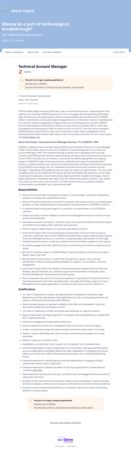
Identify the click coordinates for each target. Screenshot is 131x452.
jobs (33, 52)
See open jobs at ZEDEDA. (36, 83)
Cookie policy (71, 446)
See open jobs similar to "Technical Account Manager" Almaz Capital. (54, 87)
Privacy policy (60, 446)
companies (14, 52)
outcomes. (37, 370)
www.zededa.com (31, 137)
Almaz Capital (22, 10)
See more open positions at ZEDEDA (65, 422)
